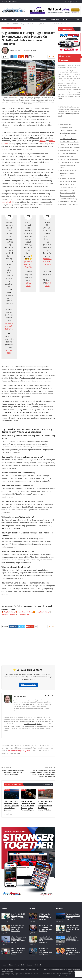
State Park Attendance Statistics (69, 159)
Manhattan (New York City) (68, 202)
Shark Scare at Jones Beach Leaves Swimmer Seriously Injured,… (18, 939)
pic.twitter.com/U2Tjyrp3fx (28, 264)
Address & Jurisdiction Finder (68, 130)
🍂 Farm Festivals (22, 614)
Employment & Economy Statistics (70, 162)
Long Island (6, 202)
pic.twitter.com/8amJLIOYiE (47, 261)
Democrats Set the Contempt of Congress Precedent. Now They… (46, 928)
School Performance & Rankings (70, 147)
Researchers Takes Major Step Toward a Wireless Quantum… (73, 916)
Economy (11, 28)
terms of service (37, 726)
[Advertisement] (28, 648)
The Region (15, 20)
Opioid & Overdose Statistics (68, 153)
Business (4, 28)
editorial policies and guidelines (33, 724)
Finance (18, 28)
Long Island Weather (66, 127)
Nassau (43, 141)
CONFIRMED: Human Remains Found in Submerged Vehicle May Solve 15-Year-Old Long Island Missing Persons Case (42, 773)
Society (29, 965)
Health (23, 965)
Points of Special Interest (67, 136)
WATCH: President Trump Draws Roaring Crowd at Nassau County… (45, 916)
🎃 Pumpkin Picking (41, 612)
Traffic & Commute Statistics (68, 170)
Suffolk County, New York (67, 184)
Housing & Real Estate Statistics (69, 145)
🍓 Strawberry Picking (24, 612)
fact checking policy (12, 726)
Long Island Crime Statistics (68, 139)
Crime (17, 965)
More (65, 20)
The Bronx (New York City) (68, 196)
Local (23, 789)
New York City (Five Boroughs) (69, 204)
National (37, 965)
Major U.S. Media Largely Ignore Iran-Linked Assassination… (45, 939)
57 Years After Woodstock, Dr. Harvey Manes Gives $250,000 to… (73, 951)
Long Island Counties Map (68, 133)
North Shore (28, 20)
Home (4, 20)
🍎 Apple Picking (8, 612)
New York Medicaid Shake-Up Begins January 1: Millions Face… (18, 916)
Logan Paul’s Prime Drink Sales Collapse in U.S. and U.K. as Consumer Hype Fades (13, 772)
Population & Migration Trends (69, 142)
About (46, 969)
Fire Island (55, 20)
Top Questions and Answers (68, 181)
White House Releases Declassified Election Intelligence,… (46, 951)
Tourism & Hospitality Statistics (69, 150)
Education (41, 789)
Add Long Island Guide (28, 685)
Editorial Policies (72, 969)
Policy (19, 753)
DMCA (65, 969)
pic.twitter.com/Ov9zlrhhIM (9, 326)
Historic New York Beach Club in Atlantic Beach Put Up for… (72, 939)
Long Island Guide (28, 704)
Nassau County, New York (68, 187)
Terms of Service (66, 973)
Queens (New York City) (67, 190)
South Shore (42, 20)
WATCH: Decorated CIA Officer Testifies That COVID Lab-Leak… (18, 951)
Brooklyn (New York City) (67, 193)
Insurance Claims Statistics (68, 156)
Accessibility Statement (55, 969)
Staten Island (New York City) (68, 199)
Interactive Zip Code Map (67, 178)
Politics (10, 965)
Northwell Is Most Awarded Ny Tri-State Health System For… (17, 928)
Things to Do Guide (66, 124)
